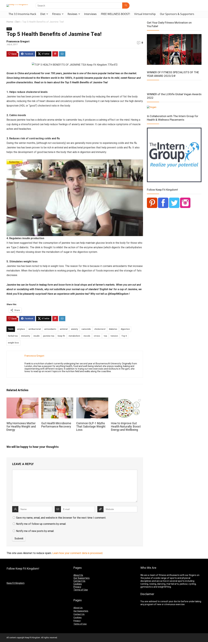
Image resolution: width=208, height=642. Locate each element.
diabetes (113, 329)
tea (105, 336)
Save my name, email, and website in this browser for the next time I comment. (61, 517)
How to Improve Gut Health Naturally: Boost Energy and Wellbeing (126, 426)
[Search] (126, 5)
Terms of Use (80, 589)
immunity (25, 336)
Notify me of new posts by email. (35, 531)
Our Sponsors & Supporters (177, 14)
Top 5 (124, 336)
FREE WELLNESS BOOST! (115, 14)
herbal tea (13, 336)
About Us (78, 575)
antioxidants (50, 329)
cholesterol (99, 329)
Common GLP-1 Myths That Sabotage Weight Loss (90, 426)
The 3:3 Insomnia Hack (22, 14)
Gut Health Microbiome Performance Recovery (56, 425)
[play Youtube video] (74, 197)
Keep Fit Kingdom (16, 583)
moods (87, 336)
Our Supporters (81, 578)
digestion (125, 329)
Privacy (77, 586)
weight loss (13, 343)
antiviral (63, 329)
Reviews (72, 14)
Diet (42, 14)
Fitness (56, 14)
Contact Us (79, 581)
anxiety (74, 329)
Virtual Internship (145, 14)
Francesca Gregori (17, 41)
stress (97, 336)
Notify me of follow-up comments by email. (41, 523)
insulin (36, 336)
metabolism (74, 336)
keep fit (61, 336)
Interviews (90, 14)
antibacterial (34, 329)
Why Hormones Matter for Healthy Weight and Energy (21, 426)
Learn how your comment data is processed (77, 553)
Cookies (77, 584)
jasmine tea (48, 336)
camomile (86, 329)
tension (114, 336)
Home (9, 21)
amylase (21, 329)
